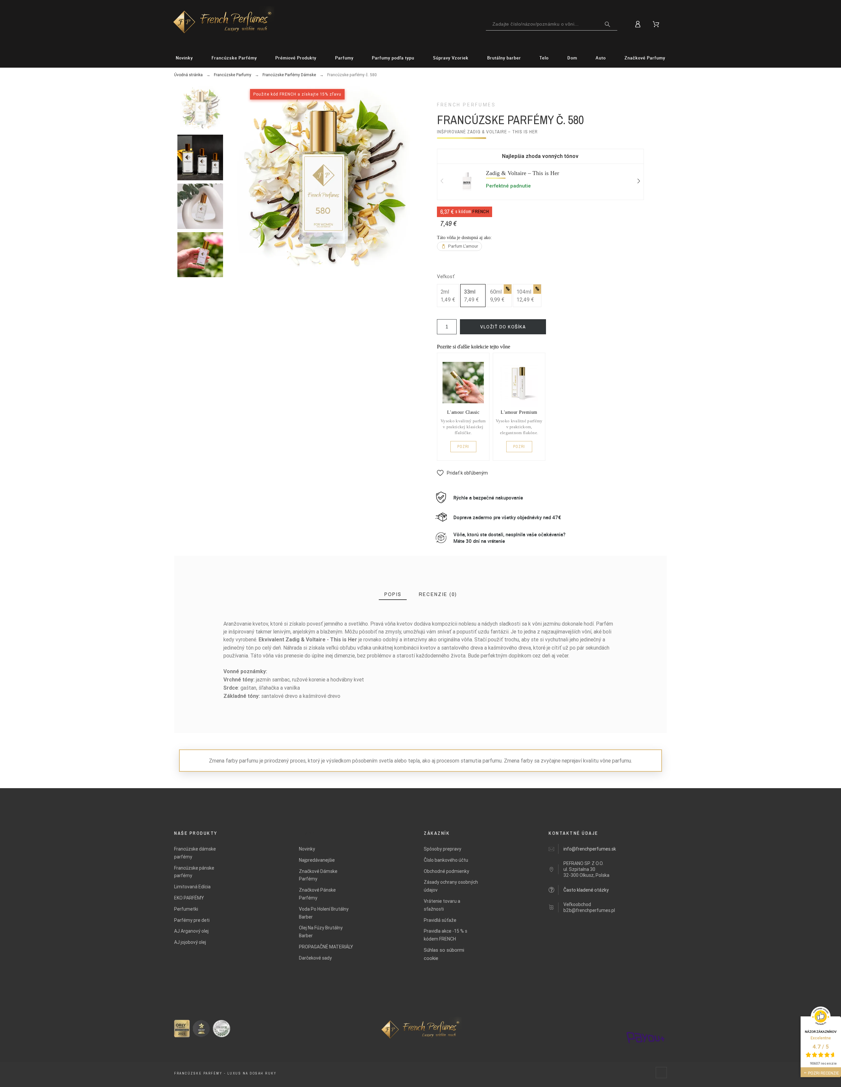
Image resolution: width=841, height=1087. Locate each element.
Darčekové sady (315, 958)
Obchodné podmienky (446, 871)
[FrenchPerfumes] (222, 23)
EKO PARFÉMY (189, 898)
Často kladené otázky (586, 890)
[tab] (393, 594)
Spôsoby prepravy (442, 849)
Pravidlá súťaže (440, 920)
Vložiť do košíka (503, 326)
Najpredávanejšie (317, 860)
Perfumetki (186, 909)
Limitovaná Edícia (192, 887)
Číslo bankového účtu (446, 860)
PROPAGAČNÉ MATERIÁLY (326, 947)
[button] (462, 473)
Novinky (307, 849)
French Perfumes (466, 104)
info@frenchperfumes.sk (589, 849)
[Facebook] (661, 1072)
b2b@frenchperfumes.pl (589, 910)
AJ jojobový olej (190, 942)
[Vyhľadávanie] (607, 24)
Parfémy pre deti (192, 920)
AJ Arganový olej (191, 931)
